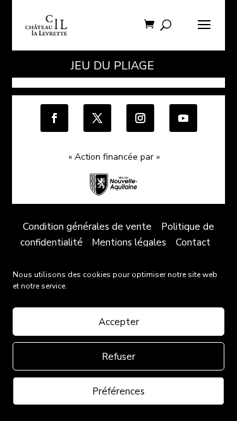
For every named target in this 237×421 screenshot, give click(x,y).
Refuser (118, 356)
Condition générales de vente (87, 226)
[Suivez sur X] (97, 118)
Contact (193, 242)
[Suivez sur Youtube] (183, 118)
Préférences (118, 391)
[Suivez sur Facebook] (54, 118)
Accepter (119, 322)
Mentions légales (129, 242)
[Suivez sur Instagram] (140, 118)
